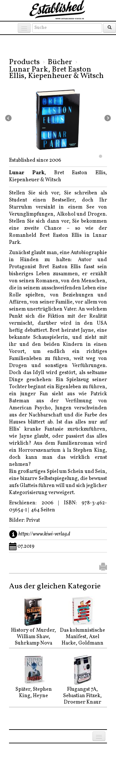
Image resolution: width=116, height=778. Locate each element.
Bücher (60, 62)
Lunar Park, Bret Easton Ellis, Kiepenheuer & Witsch (56, 72)
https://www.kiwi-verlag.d (44, 533)
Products (24, 62)
